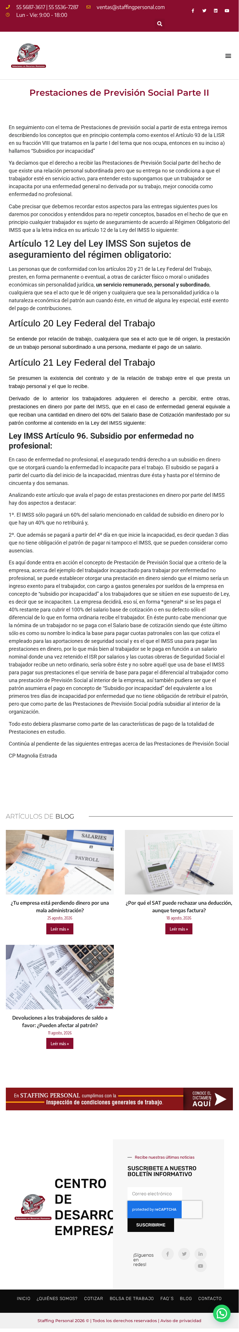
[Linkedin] (216, 10)
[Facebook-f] (193, 10)
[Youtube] (227, 10)
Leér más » (60, 928)
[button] (160, 24)
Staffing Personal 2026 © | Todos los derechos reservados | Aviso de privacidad (119, 1320)
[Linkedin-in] (200, 1254)
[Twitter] (204, 10)
